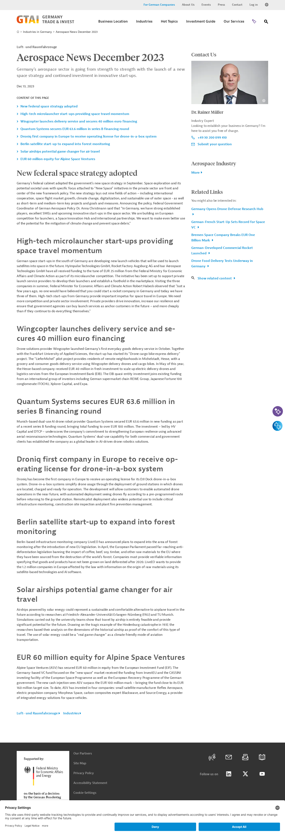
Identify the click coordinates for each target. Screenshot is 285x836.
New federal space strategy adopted (49, 106)
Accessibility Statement (90, 783)
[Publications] (262, 757)
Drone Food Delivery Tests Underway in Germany (222, 263)
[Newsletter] (245, 757)
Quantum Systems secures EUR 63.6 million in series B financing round (74, 129)
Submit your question (215, 144)
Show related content (215, 278)
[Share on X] (245, 774)
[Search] (266, 22)
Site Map (79, 763)
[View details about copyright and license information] (264, 100)
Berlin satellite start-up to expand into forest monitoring (65, 144)
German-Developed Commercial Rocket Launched (222, 250)
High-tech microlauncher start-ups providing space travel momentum (74, 114)
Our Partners (82, 754)
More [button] (195, 173)
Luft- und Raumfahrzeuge (37, 713)
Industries (71, 713)
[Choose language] (266, 5)
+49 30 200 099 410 (212, 137)
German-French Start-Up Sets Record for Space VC (228, 224)
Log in (254, 4)
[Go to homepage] (45, 22)
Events (206, 4)
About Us (188, 4)
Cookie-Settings (84, 793)
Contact (237, 4)
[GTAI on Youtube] (262, 774)
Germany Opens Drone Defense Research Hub (227, 209)
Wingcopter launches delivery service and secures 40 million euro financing (78, 121)
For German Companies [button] (159, 4)
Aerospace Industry (213, 163)
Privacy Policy (83, 773)
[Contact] (228, 757)
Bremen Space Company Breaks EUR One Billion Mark (223, 237)
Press (221, 4)
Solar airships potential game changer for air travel (60, 151)
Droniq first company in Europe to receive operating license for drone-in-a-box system (88, 136)
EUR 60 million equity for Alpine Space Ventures (57, 159)
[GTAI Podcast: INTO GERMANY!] (212, 757)
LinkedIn (228, 774)
